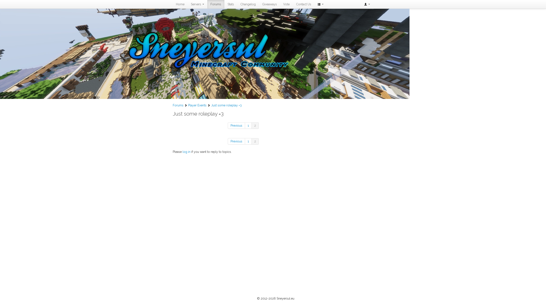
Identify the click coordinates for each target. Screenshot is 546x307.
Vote (286, 4)
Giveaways (269, 4)
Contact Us (303, 4)
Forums (216, 4)
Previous (236, 125)
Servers (196, 4)
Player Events (197, 105)
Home (180, 4)
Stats (231, 4)
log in (186, 152)
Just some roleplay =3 (226, 105)
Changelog (248, 4)
